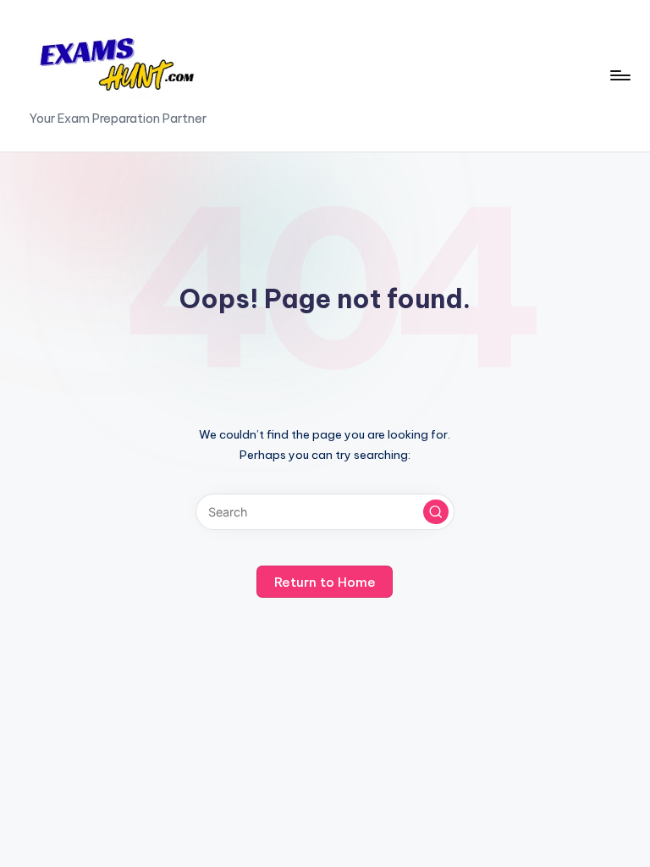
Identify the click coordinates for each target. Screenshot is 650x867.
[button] (436, 512)
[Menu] (619, 75)
